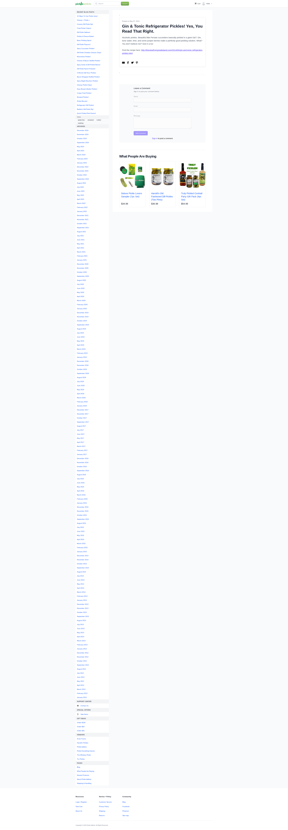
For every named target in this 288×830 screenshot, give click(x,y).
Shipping (102, 811)
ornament (91, 120)
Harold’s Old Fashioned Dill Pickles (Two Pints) (162, 196)
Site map (125, 815)
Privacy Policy (104, 806)
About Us (79, 811)
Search (124, 3)
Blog (124, 802)
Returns (102, 815)
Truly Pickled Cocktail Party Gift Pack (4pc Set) (191, 196)
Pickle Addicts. (91, 825)
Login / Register (81, 802)
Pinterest (125, 811)
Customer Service (105, 802)
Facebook (125, 806)
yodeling (80, 123)
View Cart (79, 806)
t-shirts (99, 120)
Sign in (155, 138)
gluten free (81, 120)
